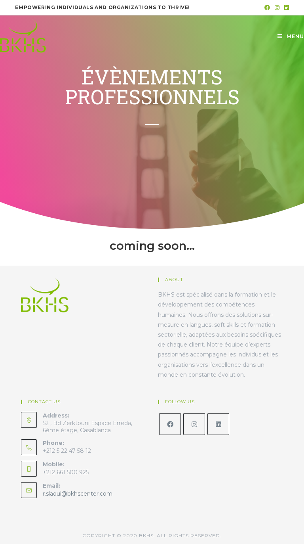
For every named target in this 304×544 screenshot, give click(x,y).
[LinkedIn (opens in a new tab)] (285, 7)
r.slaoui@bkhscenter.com (77, 493)
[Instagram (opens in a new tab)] (277, 7)
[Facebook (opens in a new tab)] (267, 7)
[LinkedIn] (218, 424)
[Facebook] (170, 424)
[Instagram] (194, 424)
